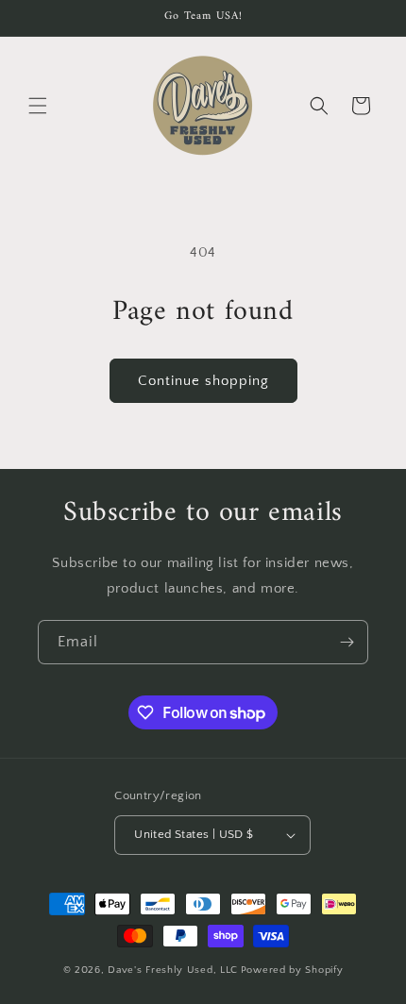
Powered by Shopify (292, 970)
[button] (38, 105)
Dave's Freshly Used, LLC (173, 970)
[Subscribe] (346, 642)
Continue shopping (203, 381)
